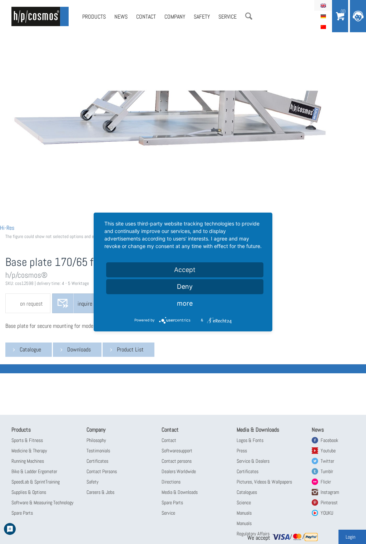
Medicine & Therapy (29, 450)
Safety (202, 16)
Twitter (327, 461)
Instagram (330, 492)
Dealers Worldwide (179, 471)
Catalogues (247, 492)
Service (227, 16)
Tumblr (327, 471)
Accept (185, 269)
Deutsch (323, 16)
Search (249, 16)
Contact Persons (101, 471)
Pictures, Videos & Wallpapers (264, 482)
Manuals (244, 513)
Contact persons (177, 461)
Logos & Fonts (250, 440)
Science (244, 502)
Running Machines (27, 461)
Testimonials (98, 450)
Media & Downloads (180, 492)
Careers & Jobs (100, 492)
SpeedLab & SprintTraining (35, 482)
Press (242, 450)
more (185, 303)
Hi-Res (7, 228)
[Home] (40, 16)
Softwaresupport (177, 450)
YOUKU (327, 513)
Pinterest (329, 502)
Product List (130, 349)
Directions (171, 482)
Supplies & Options (28, 492)
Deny (185, 286)
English (323, 5)
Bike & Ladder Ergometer (34, 471)
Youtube (328, 450)
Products (94, 16)
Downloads (79, 349)
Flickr (326, 482)
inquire (85, 303)
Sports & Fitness (27, 440)
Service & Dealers (253, 461)
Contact (146, 16)
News (121, 16)
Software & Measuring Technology (42, 502)
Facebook (329, 440)
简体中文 (323, 26)
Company (174, 16)
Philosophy (96, 440)
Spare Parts (22, 513)
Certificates (97, 461)
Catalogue (30, 349)
